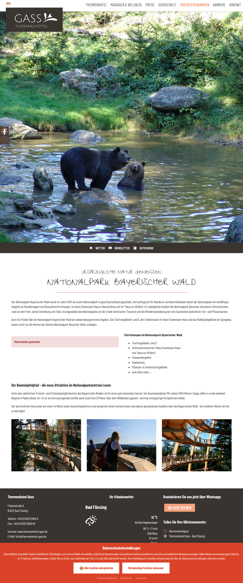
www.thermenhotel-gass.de (32, 531)
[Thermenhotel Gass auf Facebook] (4, 131)
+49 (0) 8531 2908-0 (27, 518)
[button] (114, 235)
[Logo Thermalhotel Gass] (34, 19)
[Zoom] (121, 121)
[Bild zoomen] (46, 445)
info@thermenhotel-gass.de (31, 536)
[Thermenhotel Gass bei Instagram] (4, 139)
